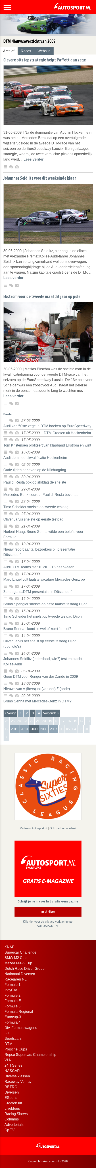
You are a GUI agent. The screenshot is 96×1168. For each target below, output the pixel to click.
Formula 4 (12, 1022)
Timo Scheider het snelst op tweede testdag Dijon (42, 616)
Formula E (12, 1001)
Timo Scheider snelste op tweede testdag (36, 507)
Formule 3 (12, 1006)
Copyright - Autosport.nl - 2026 (48, 1161)
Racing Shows (16, 1114)
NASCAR (12, 1071)
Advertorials (13, 1125)
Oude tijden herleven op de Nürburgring (34, 470)
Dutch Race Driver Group (24, 968)
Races (26, 51)
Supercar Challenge (20, 952)
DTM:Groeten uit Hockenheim (67, 433)
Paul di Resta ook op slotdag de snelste (34, 482)
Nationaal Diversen (19, 974)
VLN (8, 1060)
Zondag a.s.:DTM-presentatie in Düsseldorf (37, 592)
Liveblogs (12, 1108)
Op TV (9, 1130)
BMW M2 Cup (15, 958)
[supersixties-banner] (48, 786)
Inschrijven (48, 912)
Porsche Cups (15, 1049)
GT (6, 1033)
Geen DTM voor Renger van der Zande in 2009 (40, 676)
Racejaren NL (15, 979)
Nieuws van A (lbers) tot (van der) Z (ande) (36, 689)
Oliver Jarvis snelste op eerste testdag (33, 519)
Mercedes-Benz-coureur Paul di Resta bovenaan (42, 495)
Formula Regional (18, 1011)
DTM (8, 1044)
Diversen (11, 1092)
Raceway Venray (17, 1081)
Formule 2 (12, 995)
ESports (10, 1098)
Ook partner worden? (63, 828)
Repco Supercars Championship (30, 1055)
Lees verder (33, 159)
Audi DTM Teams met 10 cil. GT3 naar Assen (38, 567)
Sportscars (12, 1038)
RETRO (10, 1087)
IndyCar (10, 990)
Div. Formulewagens (20, 1028)
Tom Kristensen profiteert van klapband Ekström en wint (47, 445)
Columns (11, 1119)
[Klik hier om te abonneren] (48, 869)
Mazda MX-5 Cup (18, 963)
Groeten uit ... (14, 1103)
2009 (34, 729)
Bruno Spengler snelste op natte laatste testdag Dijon (45, 604)
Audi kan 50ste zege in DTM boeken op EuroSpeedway (47, 426)
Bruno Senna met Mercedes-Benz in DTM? (37, 701)
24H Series (13, 1065)
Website (44, 51)
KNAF (9, 947)
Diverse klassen (17, 1076)
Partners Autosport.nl (34, 828)
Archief (8, 51)
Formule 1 (12, 985)
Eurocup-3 (12, 1017)
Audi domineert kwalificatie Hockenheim (35, 458)
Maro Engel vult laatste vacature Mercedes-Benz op (44, 579)
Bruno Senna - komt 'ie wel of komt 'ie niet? (37, 629)
